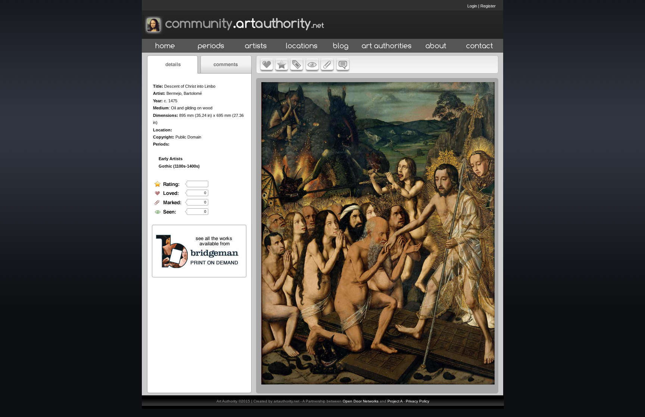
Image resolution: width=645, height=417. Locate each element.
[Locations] (301, 46)
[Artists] (256, 46)
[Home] (165, 46)
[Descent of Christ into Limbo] (378, 383)
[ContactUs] (479, 46)
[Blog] (341, 46)
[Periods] (211, 46)
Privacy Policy (417, 401)
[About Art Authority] (436, 46)
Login (472, 6)
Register (488, 6)
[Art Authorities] (387, 46)
